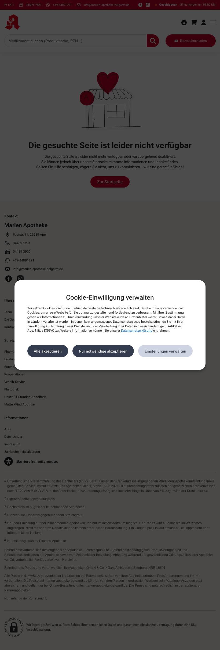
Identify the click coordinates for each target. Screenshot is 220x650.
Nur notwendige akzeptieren (103, 351)
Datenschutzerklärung (136, 330)
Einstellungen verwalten (165, 351)
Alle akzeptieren (48, 351)
